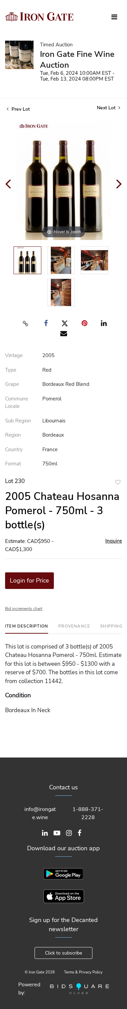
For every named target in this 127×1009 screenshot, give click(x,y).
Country (14, 449)
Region (13, 435)
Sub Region (18, 420)
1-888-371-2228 (87, 813)
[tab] (26, 629)
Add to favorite (118, 482)
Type (10, 370)
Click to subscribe (63, 953)
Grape (12, 384)
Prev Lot (20, 109)
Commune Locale (16, 402)
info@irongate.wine (40, 813)
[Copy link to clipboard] (25, 324)
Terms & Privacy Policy (83, 972)
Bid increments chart (23, 608)
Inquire (113, 541)
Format (13, 463)
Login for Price (29, 580)
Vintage (14, 355)
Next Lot (107, 108)
